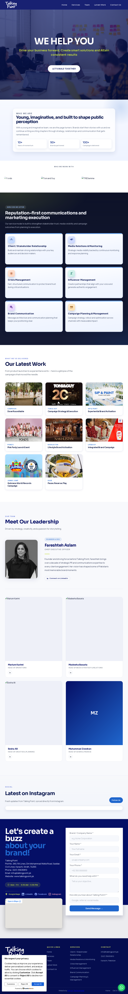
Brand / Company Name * (81, 833)
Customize (11, 984)
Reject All (24, 984)
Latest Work (100, 5)
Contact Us (115, 5)
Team (87, 5)
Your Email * (75, 854)
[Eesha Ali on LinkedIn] (10, 757)
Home (64, 5)
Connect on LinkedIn (59, 578)
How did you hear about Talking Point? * (88, 895)
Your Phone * (76, 865)
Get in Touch (118, 991)
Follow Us (116, 800)
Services (76, 5)
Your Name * (75, 844)
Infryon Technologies (76, 991)
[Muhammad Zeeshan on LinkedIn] (71, 757)
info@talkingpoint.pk (109, 952)
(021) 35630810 (107, 956)
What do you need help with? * (84, 876)
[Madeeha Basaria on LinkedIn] (71, 672)
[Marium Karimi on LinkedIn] (10, 672)
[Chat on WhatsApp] (121, 987)
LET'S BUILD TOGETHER (64, 68)
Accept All (38, 984)
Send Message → (94, 908)
